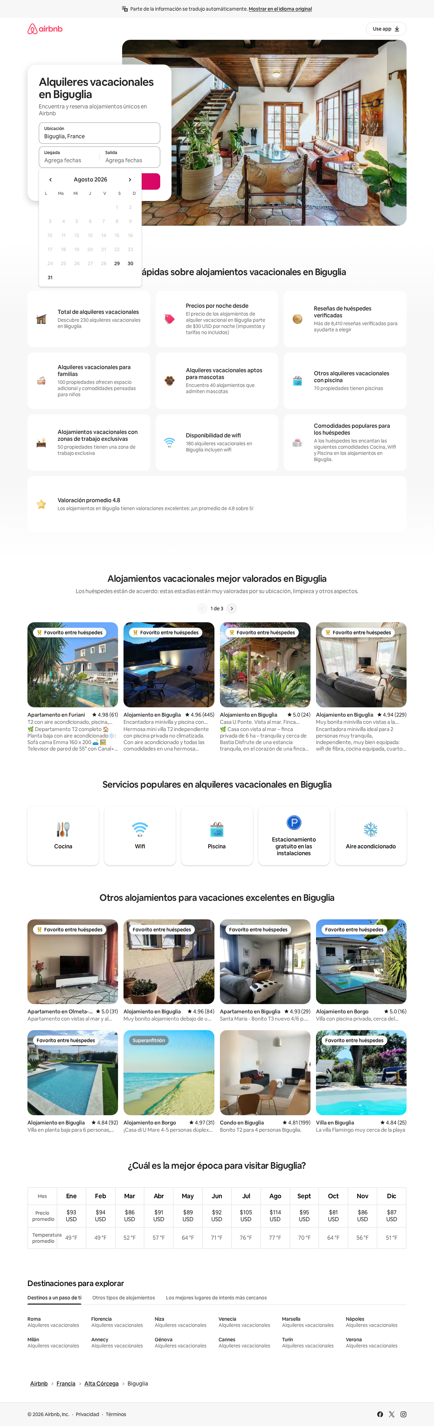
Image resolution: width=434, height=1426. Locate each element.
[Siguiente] (231, 608)
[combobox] (99, 136)
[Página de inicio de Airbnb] (44, 28)
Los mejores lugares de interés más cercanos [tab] (216, 1298)
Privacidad (87, 1414)
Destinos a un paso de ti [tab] (54, 1298)
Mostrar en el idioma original (280, 9)
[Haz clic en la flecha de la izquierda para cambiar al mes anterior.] (51, 180)
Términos (116, 1414)
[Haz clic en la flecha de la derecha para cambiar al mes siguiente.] (130, 180)
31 (50, 277)
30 (130, 263)
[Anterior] (202, 608)
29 (117, 263)
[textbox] (69, 160)
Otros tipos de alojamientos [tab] (123, 1298)
